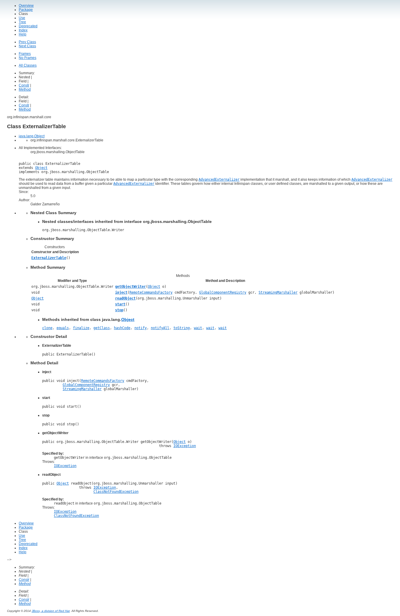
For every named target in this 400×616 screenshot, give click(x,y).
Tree (22, 22)
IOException (184, 446)
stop (119, 310)
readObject (125, 298)
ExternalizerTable (48, 258)
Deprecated (28, 26)
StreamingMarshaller (278, 292)
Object (41, 168)
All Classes (28, 65)
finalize (81, 328)
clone (47, 328)
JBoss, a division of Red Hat (51, 610)
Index (23, 30)
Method (25, 89)
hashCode (122, 328)
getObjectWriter (130, 287)
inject (121, 292)
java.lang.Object (32, 136)
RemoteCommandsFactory (150, 292)
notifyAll (160, 328)
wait (198, 328)
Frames (25, 54)
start (120, 304)
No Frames (27, 58)
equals (63, 328)
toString (181, 328)
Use (22, 18)
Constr (24, 85)
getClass (101, 328)
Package (26, 10)
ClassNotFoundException (116, 492)
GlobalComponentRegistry (222, 292)
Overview (26, 6)
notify (140, 328)
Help (22, 34)
